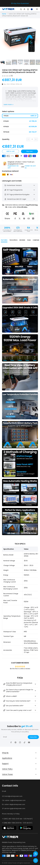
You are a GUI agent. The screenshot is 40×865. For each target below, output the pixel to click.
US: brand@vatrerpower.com (12, 796)
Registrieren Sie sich (13, 167)
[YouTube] (29, 742)
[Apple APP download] (9, 828)
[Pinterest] (15, 742)
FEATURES (4, 240)
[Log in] (24, 9)
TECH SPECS (13, 240)
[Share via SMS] (33, 218)
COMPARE (36, 240)
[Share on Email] (28, 218)
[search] (20, 9)
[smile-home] (35, 853)
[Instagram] (20, 742)
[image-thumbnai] (2, 62)
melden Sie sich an (30, 167)
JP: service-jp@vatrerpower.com (13, 808)
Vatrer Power (12, 863)
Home (4, 14)
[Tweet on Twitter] (19, 218)
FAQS (29, 240)
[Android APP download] (26, 828)
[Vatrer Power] (10, 837)
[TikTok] (24, 742)
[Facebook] (11, 742)
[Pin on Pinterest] (24, 218)
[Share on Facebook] (15, 218)
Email (5, 737)
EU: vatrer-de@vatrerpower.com (13, 804)
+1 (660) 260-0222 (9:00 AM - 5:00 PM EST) (17, 819)
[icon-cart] (28, 9)
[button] (10, 151)
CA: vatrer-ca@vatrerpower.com (13, 800)
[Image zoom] (20, 38)
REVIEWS (22, 240)
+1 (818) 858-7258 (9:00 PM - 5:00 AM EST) (17, 823)
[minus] (28, 139)
